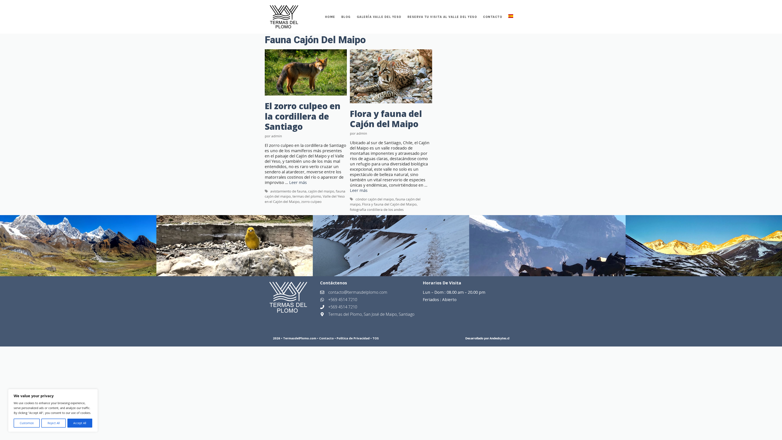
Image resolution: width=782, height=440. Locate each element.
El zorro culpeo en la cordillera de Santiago (302, 116)
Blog (346, 17)
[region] (53, 410)
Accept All (79, 423)
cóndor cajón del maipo (375, 199)
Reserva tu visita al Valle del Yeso (442, 17)
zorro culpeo (311, 201)
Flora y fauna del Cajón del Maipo (386, 119)
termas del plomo (306, 196)
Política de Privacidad (353, 338)
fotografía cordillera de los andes (377, 209)
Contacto (492, 17)
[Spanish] (509, 17)
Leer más (298, 182)
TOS (375, 338)
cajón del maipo (321, 191)
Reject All (53, 423)
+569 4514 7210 (342, 299)
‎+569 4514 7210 (342, 307)
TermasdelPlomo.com (299, 338)
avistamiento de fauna (288, 191)
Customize (27, 423)
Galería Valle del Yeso (379, 17)
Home (330, 17)
